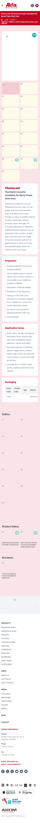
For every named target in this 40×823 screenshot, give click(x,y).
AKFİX (6, 20)
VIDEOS (4, 708)
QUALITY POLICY (7, 683)
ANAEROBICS (6, 657)
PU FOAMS (5, 638)
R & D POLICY (6, 679)
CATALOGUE (5, 694)
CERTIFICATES (6, 701)
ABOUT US (5, 675)
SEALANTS (5, 635)
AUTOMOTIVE (6, 649)
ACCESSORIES (6, 664)
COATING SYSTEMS (8, 642)
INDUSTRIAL (5, 653)
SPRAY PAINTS (6, 661)
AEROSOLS (5, 646)
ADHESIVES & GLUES (8, 631)
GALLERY (4, 705)
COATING (12, 20)
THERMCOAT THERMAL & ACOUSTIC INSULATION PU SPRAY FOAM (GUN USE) (19, 22)
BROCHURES (6, 697)
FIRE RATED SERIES (8, 627)
